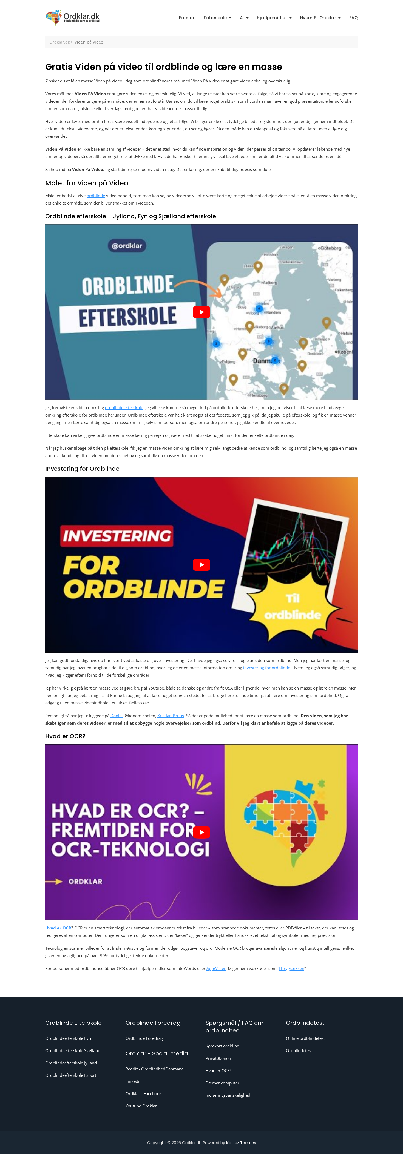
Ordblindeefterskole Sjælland (72, 1050)
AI (242, 18)
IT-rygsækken (291, 968)
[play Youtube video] (201, 312)
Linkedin (134, 1081)
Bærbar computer (222, 1083)
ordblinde (96, 195)
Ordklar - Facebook (144, 1093)
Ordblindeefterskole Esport (70, 1075)
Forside (187, 18)
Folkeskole (215, 18)
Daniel (116, 715)
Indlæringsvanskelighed (228, 1095)
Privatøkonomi (220, 1058)
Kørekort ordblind (222, 1046)
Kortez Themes (241, 1143)
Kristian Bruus (170, 715)
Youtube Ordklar (141, 1106)
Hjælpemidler (272, 18)
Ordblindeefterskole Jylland (71, 1063)
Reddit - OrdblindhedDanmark (154, 1069)
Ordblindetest (299, 1050)
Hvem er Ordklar (318, 18)
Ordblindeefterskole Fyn (68, 1038)
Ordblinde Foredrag (144, 1038)
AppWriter (216, 968)
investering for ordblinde (266, 667)
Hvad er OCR (58, 928)
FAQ (353, 18)
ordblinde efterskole (124, 407)
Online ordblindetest (305, 1038)
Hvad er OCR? (218, 1070)
